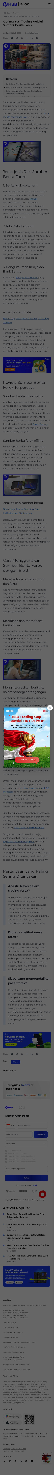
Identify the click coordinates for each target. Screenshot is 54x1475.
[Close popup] (50, 707)
